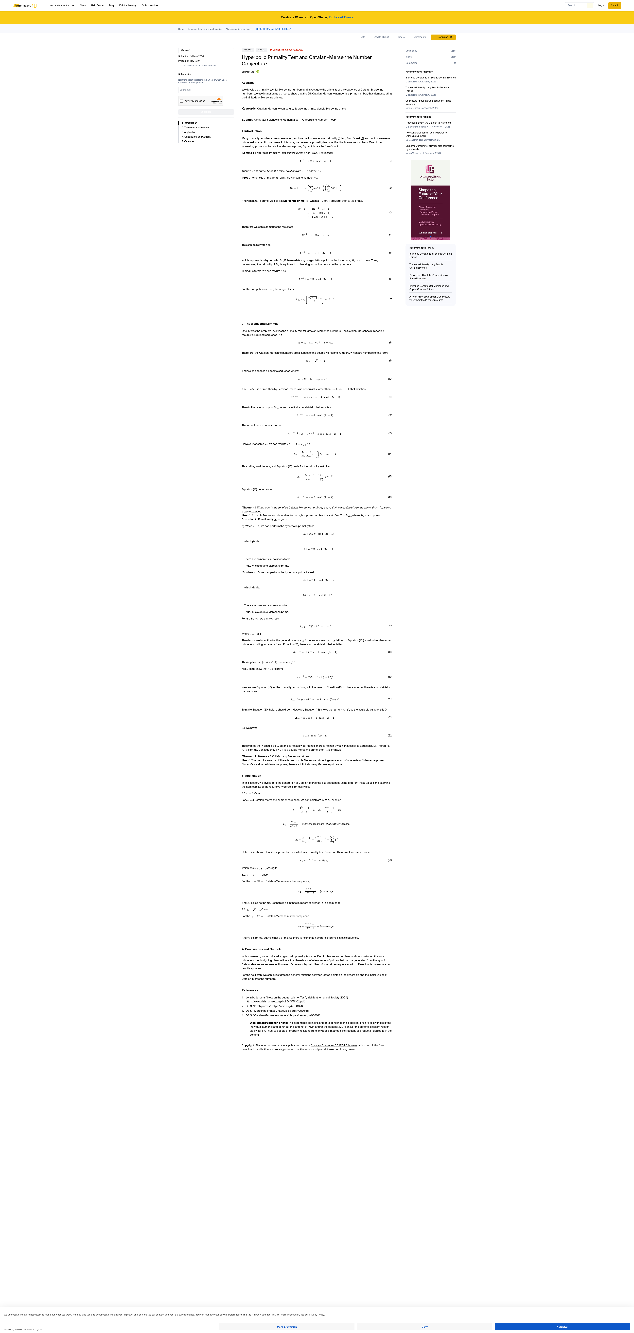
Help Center (97, 5)
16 (269, 687)
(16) (390, 497)
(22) (390, 735)
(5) (390, 253)
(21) (390, 717)
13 (255, 489)
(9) (390, 360)
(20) (390, 699)
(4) (390, 234)
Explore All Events (341, 17)
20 (266, 710)
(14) (390, 454)
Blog (111, 5)
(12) (390, 415)
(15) (390, 476)
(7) (391, 299)
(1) (391, 161)
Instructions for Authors (62, 5)
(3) (390, 212)
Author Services (150, 5)
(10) (390, 379)
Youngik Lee (248, 72)
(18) (390, 652)
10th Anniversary (127, 5)
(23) (390, 860)
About (83, 5)
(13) (390, 433)
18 (340, 687)
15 (290, 466)
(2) (390, 188)
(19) (390, 677)
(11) (390, 397)
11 (271, 519)
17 (296, 644)
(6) (390, 279)
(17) (390, 626)
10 (361, 640)
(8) (390, 342)
